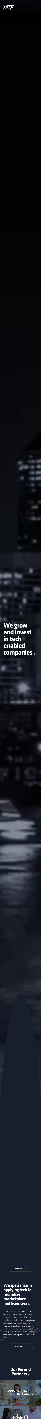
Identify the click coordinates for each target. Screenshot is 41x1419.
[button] (35, 7)
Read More (19, 1346)
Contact (19, 1269)
